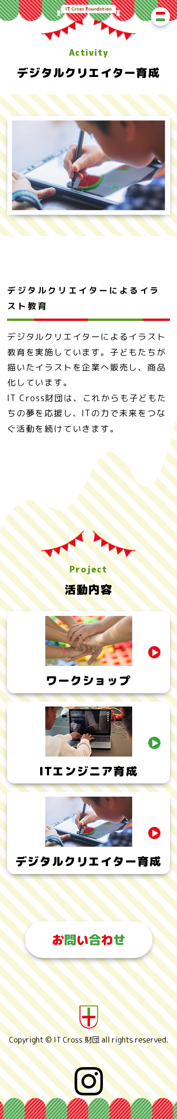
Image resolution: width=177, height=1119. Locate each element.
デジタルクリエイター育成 (89, 861)
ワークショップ (88, 681)
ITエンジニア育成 (88, 771)
